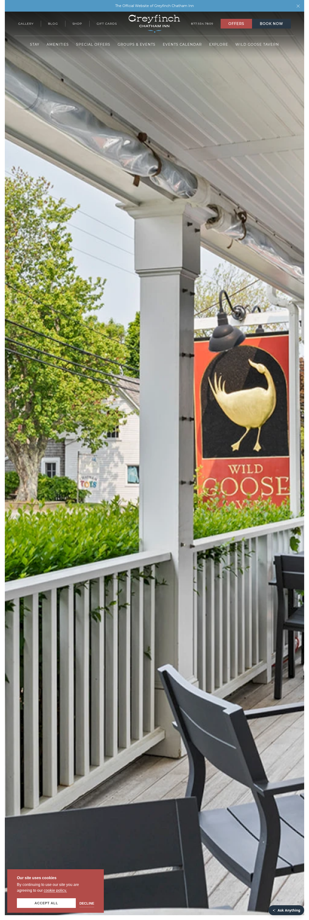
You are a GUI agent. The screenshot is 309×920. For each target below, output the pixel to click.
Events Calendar (182, 44)
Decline (86, 903)
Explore (218, 44)
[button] (298, 5)
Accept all (46, 903)
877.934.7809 (202, 23)
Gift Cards (107, 23)
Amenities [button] (58, 44)
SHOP (77, 23)
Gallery (26, 23)
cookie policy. (55, 890)
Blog (53, 23)
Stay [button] (34, 44)
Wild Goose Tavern (257, 44)
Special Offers (93, 44)
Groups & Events (136, 44)
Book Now (271, 24)
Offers (236, 24)
